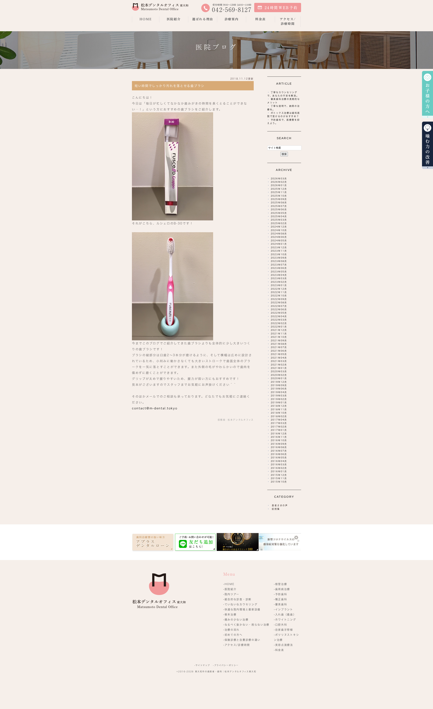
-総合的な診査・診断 (237, 599)
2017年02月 (279, 427)
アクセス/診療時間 (288, 21)
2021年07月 (279, 347)
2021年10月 (279, 337)
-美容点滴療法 (283, 645)
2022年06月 (279, 309)
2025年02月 (279, 223)
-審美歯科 (280, 604)
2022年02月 (279, 323)
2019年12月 (279, 382)
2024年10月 (279, 230)
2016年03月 (279, 464)
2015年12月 (279, 475)
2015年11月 (279, 478)
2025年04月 (279, 216)
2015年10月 (279, 482)
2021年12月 (279, 330)
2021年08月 (279, 344)
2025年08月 (279, 202)
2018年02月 (279, 416)
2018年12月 (279, 406)
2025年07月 (279, 206)
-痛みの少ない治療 (235, 619)
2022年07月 (279, 306)
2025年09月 (279, 199)
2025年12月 (279, 189)
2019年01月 (279, 402)
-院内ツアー (231, 594)
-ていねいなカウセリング (240, 604)
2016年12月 (279, 434)
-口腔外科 (280, 624)
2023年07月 (279, 265)
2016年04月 (279, 461)
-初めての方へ (233, 635)
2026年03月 (279, 179)
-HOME (229, 584)
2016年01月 (279, 471)
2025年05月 (279, 213)
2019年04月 (279, 392)
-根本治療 (230, 614)
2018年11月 (279, 409)
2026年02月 (279, 182)
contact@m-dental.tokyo (154, 408)
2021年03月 (279, 361)
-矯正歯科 (280, 599)
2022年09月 (279, 299)
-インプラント (283, 609)
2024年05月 (279, 240)
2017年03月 (279, 423)
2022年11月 (279, 292)
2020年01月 (279, 378)
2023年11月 (279, 251)
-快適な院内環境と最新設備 (241, 609)
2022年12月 (279, 289)
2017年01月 (279, 430)
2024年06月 (279, 237)
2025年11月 (279, 192)
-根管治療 (280, 584)
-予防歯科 (280, 594)
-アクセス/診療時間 (236, 645)
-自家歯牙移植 (283, 629)
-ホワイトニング (285, 619)
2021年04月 (279, 358)
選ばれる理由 (202, 19)
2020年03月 (279, 371)
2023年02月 (279, 282)
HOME (146, 19)
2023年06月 (279, 268)
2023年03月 (279, 278)
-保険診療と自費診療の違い (241, 640)
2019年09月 (279, 385)
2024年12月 (279, 227)
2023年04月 (279, 275)
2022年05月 (279, 313)
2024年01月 (279, 244)
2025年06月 (279, 209)
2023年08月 (279, 261)
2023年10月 (279, 254)
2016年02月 (279, 468)
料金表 (260, 19)
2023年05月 (279, 272)
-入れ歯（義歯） (285, 614)
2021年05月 (279, 354)
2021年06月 (279, 351)
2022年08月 (279, 302)
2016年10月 (279, 440)
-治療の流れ (231, 629)
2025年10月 (279, 196)
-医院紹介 (230, 589)
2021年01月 (279, 368)
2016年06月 (279, 454)
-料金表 (279, 650)
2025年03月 (279, 220)
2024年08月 (279, 234)
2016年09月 (279, 444)
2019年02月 (279, 399)
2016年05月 (279, 458)
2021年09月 (279, 340)
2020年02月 (279, 375)
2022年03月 (279, 320)
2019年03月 (279, 396)
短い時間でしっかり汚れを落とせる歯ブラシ (169, 85)
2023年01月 (279, 285)
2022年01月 (279, 327)
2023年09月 (279, 258)
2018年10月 (279, 413)
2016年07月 (279, 451)
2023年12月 (279, 247)
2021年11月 (279, 334)
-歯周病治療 (282, 589)
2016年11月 (279, 437)
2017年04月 (279, 420)
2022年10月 (279, 296)
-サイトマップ (202, 665)
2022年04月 (279, 316)
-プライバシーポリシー (226, 665)
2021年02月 (279, 365)
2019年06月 (279, 389)
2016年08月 (279, 447)
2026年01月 (279, 185)
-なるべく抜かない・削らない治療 (246, 624)
